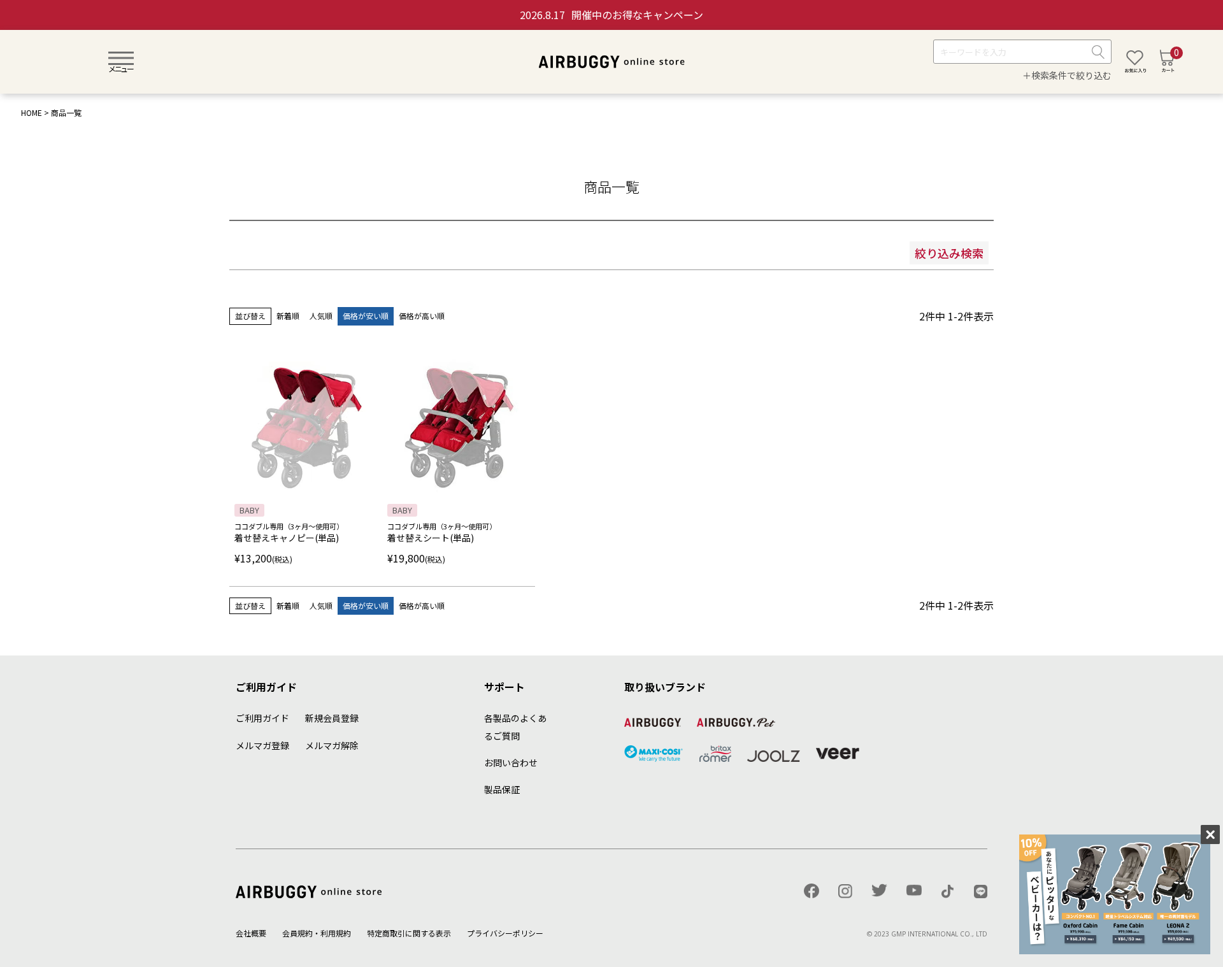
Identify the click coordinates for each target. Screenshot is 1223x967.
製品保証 (502, 789)
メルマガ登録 (262, 745)
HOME (31, 112)
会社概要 (251, 933)
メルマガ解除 (332, 745)
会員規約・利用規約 (316, 933)
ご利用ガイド (262, 718)
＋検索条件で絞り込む (1067, 75)
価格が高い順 (422, 315)
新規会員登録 (332, 718)
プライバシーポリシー (505, 933)
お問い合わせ (511, 762)
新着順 (287, 315)
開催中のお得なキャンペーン (611, 14)
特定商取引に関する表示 (409, 933)
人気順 (321, 315)
